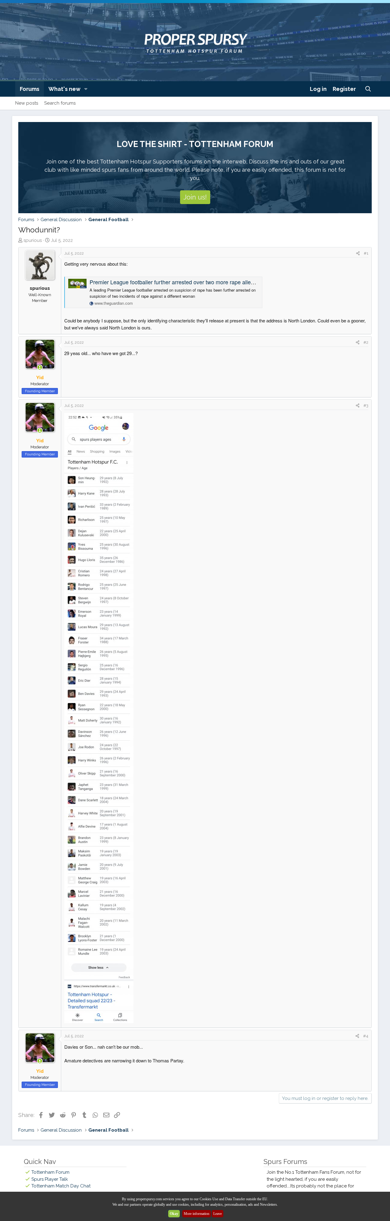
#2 (365, 342)
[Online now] (40, 367)
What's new (64, 89)
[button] (86, 89)
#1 (366, 253)
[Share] (358, 253)
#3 (365, 405)
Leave (217, 1214)
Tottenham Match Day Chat (60, 1186)
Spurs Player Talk (49, 1179)
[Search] (368, 89)
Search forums (60, 103)
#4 (365, 1036)
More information (196, 1214)
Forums (29, 89)
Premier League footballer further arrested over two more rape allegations (179, 282)
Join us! (195, 197)
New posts (26, 103)
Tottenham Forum (50, 1172)
